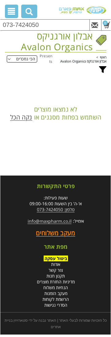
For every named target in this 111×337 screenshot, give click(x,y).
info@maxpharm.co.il (50, 221)
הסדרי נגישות (55, 305)
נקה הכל (21, 117)
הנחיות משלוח (55, 287)
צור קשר (56, 270)
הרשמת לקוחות (55, 299)
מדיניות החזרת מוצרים (56, 282)
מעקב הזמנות (55, 293)
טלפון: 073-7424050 (56, 209)
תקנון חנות (55, 276)
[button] (29, 12)
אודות (55, 264)
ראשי (103, 57)
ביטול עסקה (56, 258)
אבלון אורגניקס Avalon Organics (83, 61)
